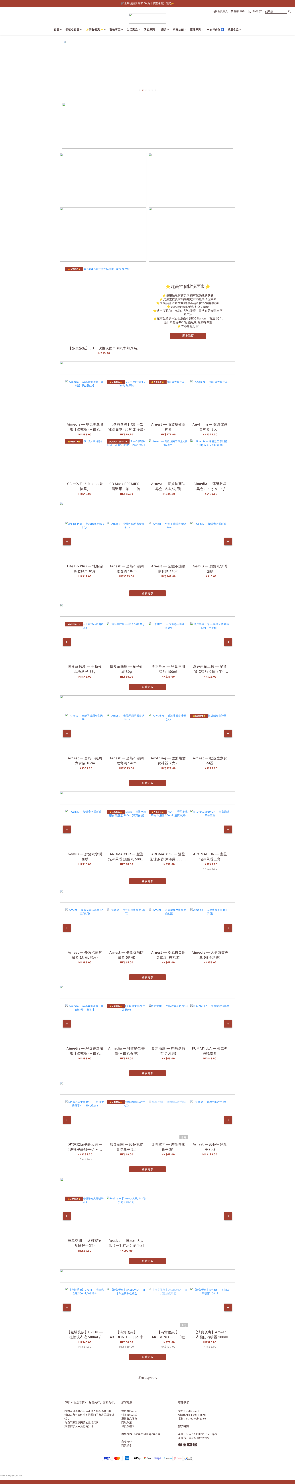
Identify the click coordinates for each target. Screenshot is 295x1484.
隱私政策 (126, 1422)
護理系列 (195, 29)
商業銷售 (126, 1445)
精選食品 (233, 29)
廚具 (164, 29)
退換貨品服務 (129, 1418)
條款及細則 (127, 1426)
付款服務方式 (129, 1414)
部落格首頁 (72, 29)
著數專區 (115, 29)
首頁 (56, 29)
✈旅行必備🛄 (215, 29)
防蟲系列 (149, 29)
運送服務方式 (129, 1410)
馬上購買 (188, 335)
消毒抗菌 (178, 29)
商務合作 (126, 1441)
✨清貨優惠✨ (94, 29)
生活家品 (132, 29)
